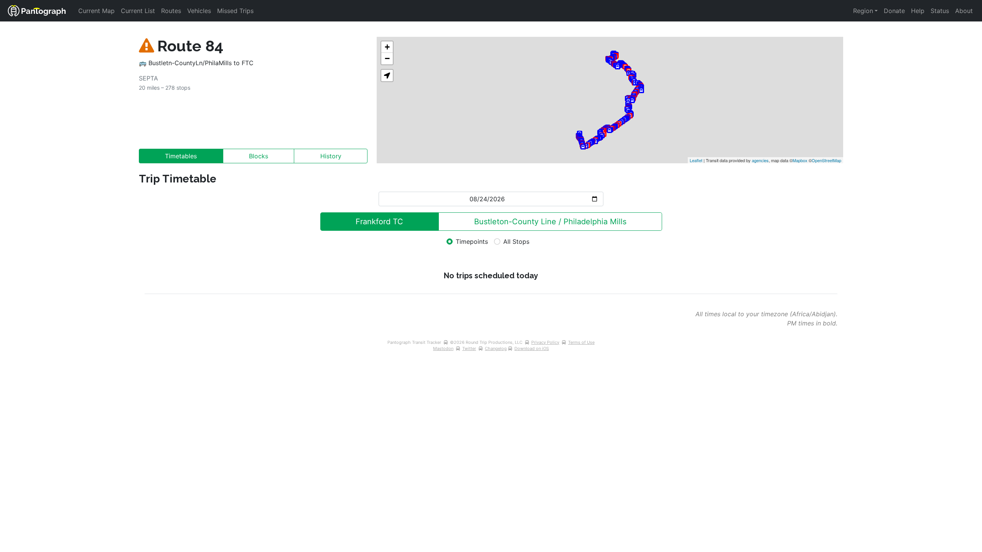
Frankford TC (379, 221)
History (330, 156)
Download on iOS (531, 348)
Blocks (258, 156)
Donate (894, 11)
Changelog (496, 348)
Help (917, 11)
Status (940, 11)
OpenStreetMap (826, 160)
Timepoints (472, 241)
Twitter (469, 348)
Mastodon (443, 348)
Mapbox (800, 160)
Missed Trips (235, 11)
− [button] (387, 58)
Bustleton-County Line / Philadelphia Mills (550, 221)
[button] (387, 75)
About (964, 11)
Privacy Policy (545, 342)
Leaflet (696, 160)
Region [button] (863, 11)
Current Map (96, 11)
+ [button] (387, 47)
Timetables (181, 156)
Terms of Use (581, 342)
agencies (760, 160)
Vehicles (199, 11)
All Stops (516, 241)
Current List (138, 11)
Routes (171, 11)
